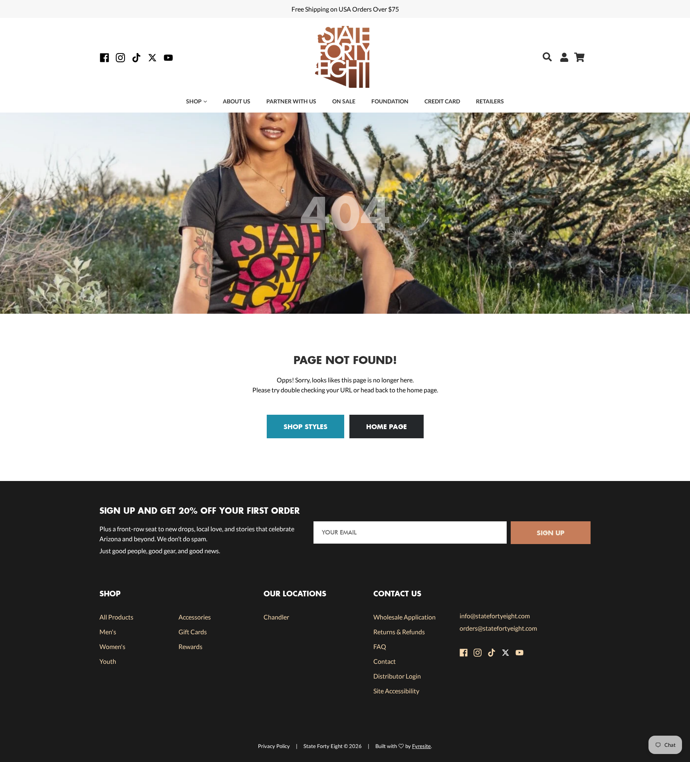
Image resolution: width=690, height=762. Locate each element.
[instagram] (120, 58)
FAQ (379, 646)
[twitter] (152, 58)
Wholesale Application (404, 617)
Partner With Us (291, 101)
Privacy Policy (274, 746)
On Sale (343, 101)
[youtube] (168, 58)
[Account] (561, 57)
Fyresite (421, 746)
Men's (107, 631)
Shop (194, 101)
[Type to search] (541, 57)
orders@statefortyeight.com (498, 628)
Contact (384, 661)
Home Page (386, 426)
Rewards (190, 646)
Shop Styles (305, 426)
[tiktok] (136, 58)
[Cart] (576, 57)
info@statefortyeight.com (495, 615)
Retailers (490, 101)
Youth (107, 661)
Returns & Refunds (399, 631)
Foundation (389, 101)
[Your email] (410, 532)
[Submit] (545, 56)
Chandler (276, 617)
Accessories (194, 617)
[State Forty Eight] (342, 58)
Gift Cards (192, 631)
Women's (112, 646)
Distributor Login (397, 676)
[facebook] (104, 58)
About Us (236, 101)
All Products (116, 617)
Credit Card (442, 101)
